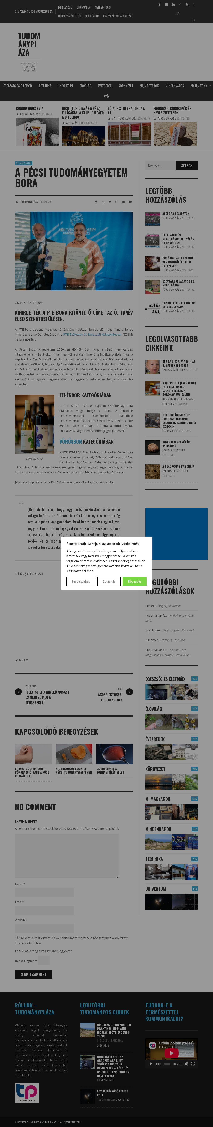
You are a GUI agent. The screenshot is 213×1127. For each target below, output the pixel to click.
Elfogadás (134, 581)
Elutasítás (109, 581)
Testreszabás (81, 581)
